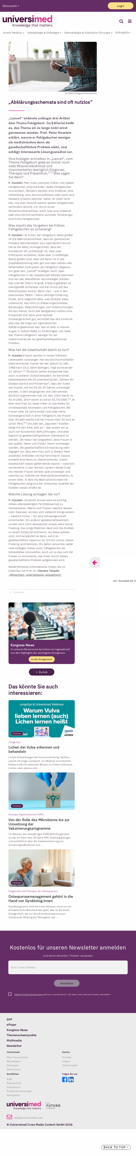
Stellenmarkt (69, 1065)
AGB (9, 1079)
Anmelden (66, 983)
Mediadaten (14, 1061)
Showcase (13, 1065)
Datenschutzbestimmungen (28, 994)
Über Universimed (17, 1057)
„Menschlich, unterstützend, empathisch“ (35, 574)
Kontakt (66, 1057)
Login (120, 6)
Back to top (115, 1147)
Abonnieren (14, 1069)
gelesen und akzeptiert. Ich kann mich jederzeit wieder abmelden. (63, 994)
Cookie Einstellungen (19, 1091)
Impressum (13, 1087)
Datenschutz (14, 1083)
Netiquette (13, 1095)
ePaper (66, 1061)
